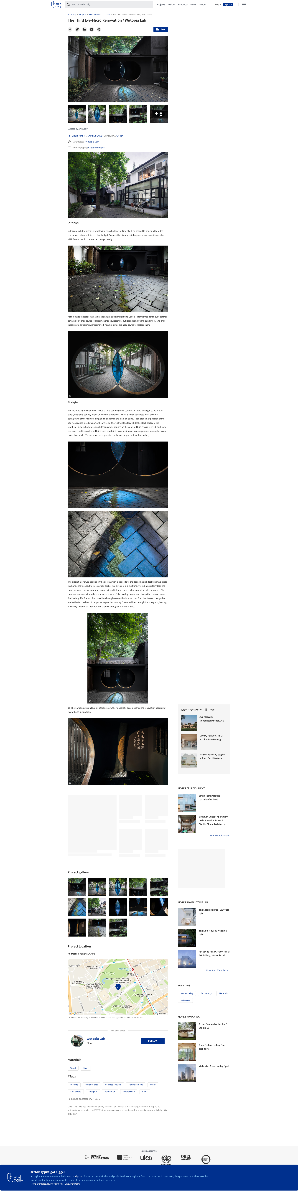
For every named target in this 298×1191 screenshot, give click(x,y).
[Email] (91, 29)
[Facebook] (70, 29)
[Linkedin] (84, 29)
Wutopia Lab (92, 141)
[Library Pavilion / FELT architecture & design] (189, 742)
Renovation (110, 1091)
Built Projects (91, 1084)
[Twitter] (77, 29)
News (193, 4)
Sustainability (187, 993)
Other (152, 1084)
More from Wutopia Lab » (218, 970)
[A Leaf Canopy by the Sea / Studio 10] (187, 1031)
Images (202, 4)
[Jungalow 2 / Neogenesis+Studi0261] (189, 723)
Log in (218, 4)
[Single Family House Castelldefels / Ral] (187, 803)
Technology (206, 993)
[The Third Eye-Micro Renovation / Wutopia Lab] (77, 887)
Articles (172, 4)
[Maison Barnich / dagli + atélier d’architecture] (189, 761)
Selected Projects (113, 1084)
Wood (73, 1068)
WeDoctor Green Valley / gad (214, 1066)
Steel (85, 1068)
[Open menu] (244, 4)
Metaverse (185, 1000)
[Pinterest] (99, 29)
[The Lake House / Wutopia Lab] (187, 938)
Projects (160, 4)
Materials (223, 993)
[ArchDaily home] (56, 4)
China (119, 135)
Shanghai (93, 1091)
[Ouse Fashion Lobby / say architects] (187, 1052)
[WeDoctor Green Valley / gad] (187, 1073)
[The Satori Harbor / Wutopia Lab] (187, 917)
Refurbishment (77, 135)
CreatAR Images (96, 147)
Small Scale (94, 135)
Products (183, 4)
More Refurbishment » (219, 835)
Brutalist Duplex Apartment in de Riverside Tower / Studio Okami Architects (213, 820)
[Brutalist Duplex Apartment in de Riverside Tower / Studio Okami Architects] (187, 824)
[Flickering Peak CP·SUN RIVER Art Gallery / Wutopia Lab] (187, 959)
